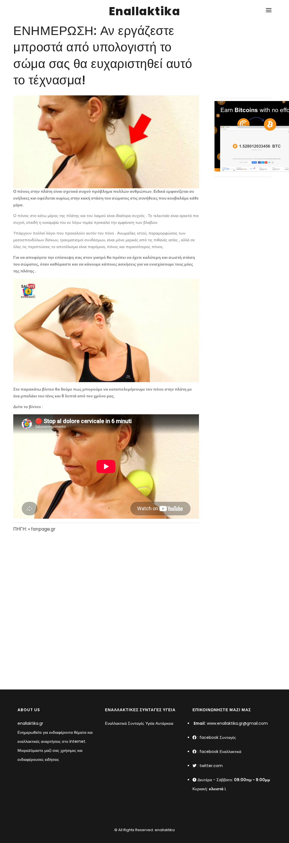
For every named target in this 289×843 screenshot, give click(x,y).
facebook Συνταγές (218, 737)
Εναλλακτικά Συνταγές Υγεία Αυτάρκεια (139, 723)
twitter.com (211, 765)
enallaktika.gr (30, 723)
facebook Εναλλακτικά (220, 751)
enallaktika (164, 830)
